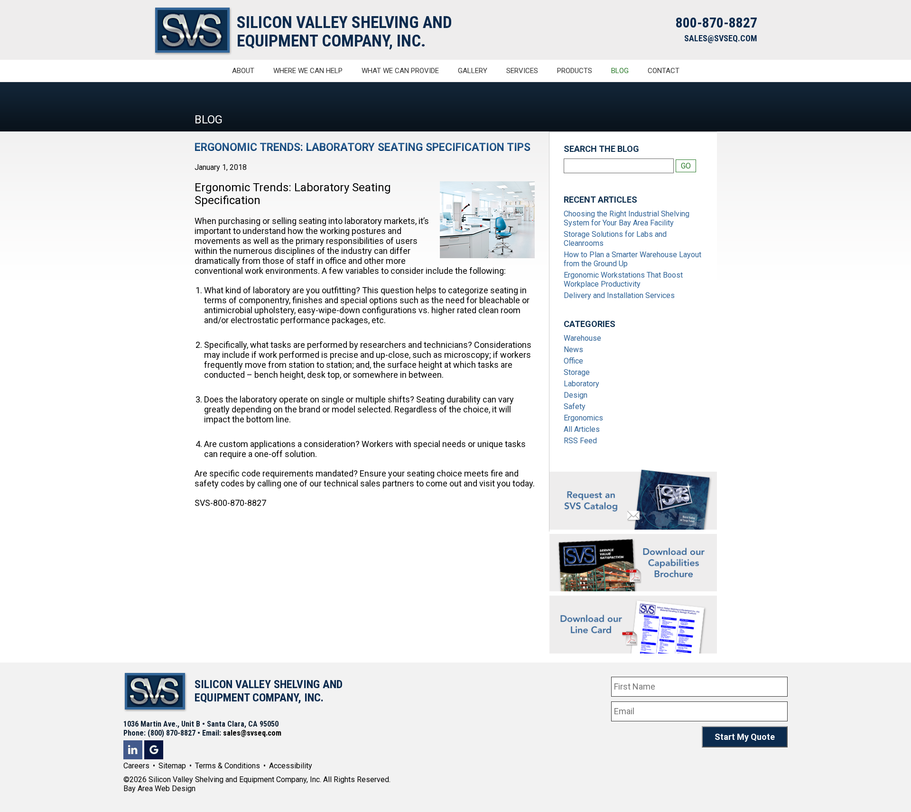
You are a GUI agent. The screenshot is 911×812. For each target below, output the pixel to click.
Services (522, 70)
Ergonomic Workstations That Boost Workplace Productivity (623, 280)
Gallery (472, 70)
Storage (577, 372)
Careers (136, 765)
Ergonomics (583, 417)
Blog (620, 70)
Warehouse (582, 338)
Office (573, 360)
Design (575, 395)
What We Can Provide (400, 70)
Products (574, 70)
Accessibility (290, 765)
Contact (663, 70)
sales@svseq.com (252, 732)
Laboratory (581, 383)
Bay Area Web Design (159, 788)
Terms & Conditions (227, 765)
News (573, 349)
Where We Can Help (308, 70)
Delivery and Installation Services (619, 295)
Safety (575, 406)
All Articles (582, 429)
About (243, 70)
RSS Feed (580, 440)
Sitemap (172, 765)
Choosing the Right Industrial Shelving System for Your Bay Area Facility (626, 218)
